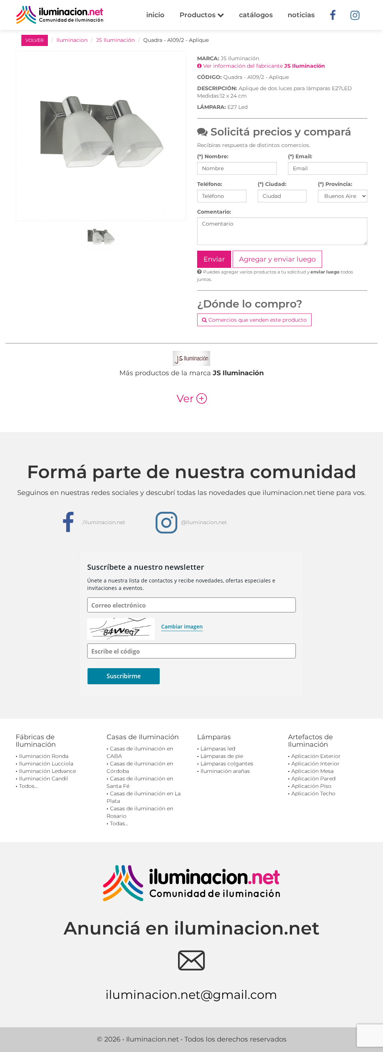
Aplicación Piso (311, 786)
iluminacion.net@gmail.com (191, 994)
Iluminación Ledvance (47, 771)
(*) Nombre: (213, 156)
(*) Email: (300, 156)
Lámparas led (217, 748)
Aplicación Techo (313, 793)
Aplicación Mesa (312, 771)
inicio (155, 15)
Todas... (119, 823)
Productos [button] (198, 15)
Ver (192, 398)
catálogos (256, 15)
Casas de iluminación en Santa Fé (140, 782)
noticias (301, 15)
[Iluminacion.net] (59, 15)
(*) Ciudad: (272, 184)
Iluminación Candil (43, 778)
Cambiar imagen (182, 626)
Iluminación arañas (225, 771)
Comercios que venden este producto (257, 319)
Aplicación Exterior (316, 756)
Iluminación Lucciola (46, 763)
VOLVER (34, 40)
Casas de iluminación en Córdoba (140, 767)
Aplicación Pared (313, 778)
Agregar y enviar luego (277, 259)
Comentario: (214, 211)
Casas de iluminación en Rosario (140, 812)
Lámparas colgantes (226, 763)
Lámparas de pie (221, 756)
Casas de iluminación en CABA (140, 752)
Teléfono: (209, 184)
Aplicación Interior (315, 763)
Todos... (28, 786)
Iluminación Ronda (43, 756)
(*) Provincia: (335, 184)
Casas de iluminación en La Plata (144, 797)
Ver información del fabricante (263, 65)
